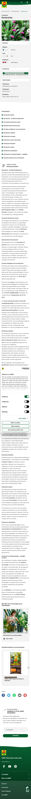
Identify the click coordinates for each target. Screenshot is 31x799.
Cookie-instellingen (6, 791)
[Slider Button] (28, 30)
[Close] (21, 2)
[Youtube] (9, 766)
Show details (22, 418)
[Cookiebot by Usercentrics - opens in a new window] (22, 369)
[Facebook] (4, 766)
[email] (19, 695)
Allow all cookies (15, 422)
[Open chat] (27, 789)
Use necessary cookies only (15, 430)
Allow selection (15, 426)
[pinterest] (25, 695)
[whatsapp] (14, 695)
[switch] (26, 401)
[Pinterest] (15, 766)
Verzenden (16, 735)
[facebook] (3, 695)
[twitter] (8, 695)
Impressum (4, 783)
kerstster (12, 282)
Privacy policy (5, 787)
